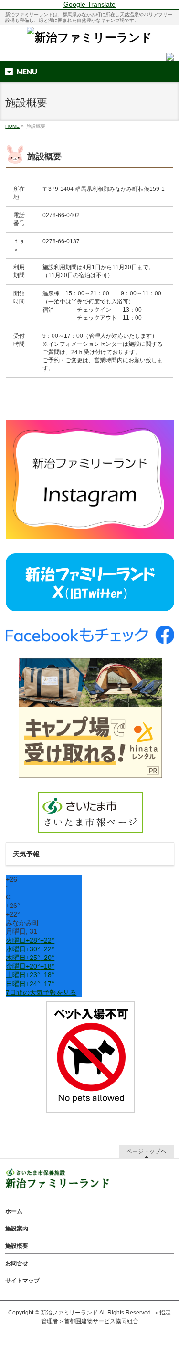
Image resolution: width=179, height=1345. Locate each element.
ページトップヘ (146, 1151)
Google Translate (89, 4)
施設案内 (16, 1228)
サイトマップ (22, 1280)
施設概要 (16, 1245)
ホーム (13, 1211)
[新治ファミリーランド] (89, 37)
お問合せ (16, 1263)
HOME (12, 126)
